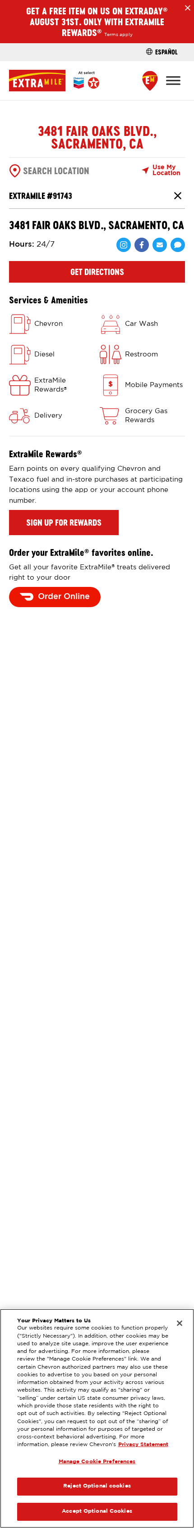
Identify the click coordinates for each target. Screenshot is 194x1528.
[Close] (179, 1323)
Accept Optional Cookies (97, 1511)
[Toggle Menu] (173, 80)
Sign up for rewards (64, 522)
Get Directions (97, 272)
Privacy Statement (143, 1444)
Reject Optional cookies (97, 1486)
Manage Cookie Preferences (97, 1462)
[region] (97, 1418)
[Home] (54, 80)
